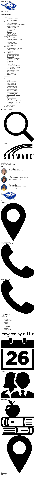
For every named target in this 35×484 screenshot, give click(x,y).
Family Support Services (13, 62)
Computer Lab (11, 42)
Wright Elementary (12, 89)
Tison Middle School (12, 92)
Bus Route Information (13, 60)
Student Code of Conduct (13, 67)
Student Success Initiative (13, 70)
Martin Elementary (12, 86)
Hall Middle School (12, 90)
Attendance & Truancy (13, 55)
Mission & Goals (11, 33)
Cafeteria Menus (11, 98)
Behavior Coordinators (13, 26)
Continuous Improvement (13, 102)
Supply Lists (10, 71)
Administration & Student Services (16, 24)
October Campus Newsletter (14, 100)
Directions (9, 30)
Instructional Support (12, 45)
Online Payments (11, 103)
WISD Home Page (12, 20)
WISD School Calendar (13, 54)
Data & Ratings (11, 29)
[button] (5, 17)
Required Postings (12, 35)
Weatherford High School (13, 95)
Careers (6, 323)
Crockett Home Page (12, 18)
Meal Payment (11, 64)
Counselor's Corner (12, 40)
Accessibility (7, 319)
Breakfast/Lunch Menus (13, 58)
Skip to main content (6, 1)
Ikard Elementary (11, 84)
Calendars (9, 99)
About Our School (12, 23)
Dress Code (10, 61)
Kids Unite (10, 51)
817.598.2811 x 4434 (15, 179)
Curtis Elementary (11, 83)
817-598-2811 (14, 188)
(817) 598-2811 (9, 279)
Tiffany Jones (13, 177)
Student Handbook (12, 68)
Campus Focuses (11, 27)
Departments (7, 326)
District (9, 80)
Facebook (9, 32)
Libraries (6, 328)
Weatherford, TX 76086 (7, 242)
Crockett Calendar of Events (14, 48)
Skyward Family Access (13, 65)
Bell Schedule (10, 57)
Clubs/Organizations (12, 49)
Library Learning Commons (14, 39)
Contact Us (7, 325)
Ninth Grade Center (12, 93)
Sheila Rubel (13, 185)
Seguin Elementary (12, 87)
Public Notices (7, 329)
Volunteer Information (12, 74)
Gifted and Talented (12, 43)
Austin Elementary (12, 81)
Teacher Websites (11, 38)
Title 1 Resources (11, 73)
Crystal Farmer (14, 169)
